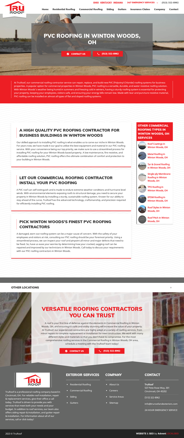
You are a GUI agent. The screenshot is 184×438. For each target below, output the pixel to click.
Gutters (122, 9)
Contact (173, 9)
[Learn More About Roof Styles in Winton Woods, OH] (155, 209)
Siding (110, 9)
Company (159, 9)
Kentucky (106, 2)
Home (45, 9)
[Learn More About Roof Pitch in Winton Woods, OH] (155, 219)
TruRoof (149, 384)
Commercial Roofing (91, 9)
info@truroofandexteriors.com (161, 403)
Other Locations (25, 287)
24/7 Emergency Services (141, 2)
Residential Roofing (64, 9)
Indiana (118, 2)
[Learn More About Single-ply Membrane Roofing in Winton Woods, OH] (155, 177)
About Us (114, 384)
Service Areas (116, 396)
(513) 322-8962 (170, 2)
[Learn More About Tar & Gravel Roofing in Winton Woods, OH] (155, 166)
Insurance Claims (140, 9)
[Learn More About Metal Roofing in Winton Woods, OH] (155, 155)
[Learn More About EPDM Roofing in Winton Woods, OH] (155, 199)
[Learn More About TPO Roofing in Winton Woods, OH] (155, 188)
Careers (113, 390)
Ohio (96, 2)
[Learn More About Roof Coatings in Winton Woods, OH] (155, 145)
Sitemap (113, 402)
